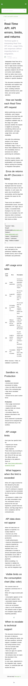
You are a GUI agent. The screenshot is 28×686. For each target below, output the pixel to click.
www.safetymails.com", (12, 234)
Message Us (18, 676)
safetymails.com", (18, 230)
